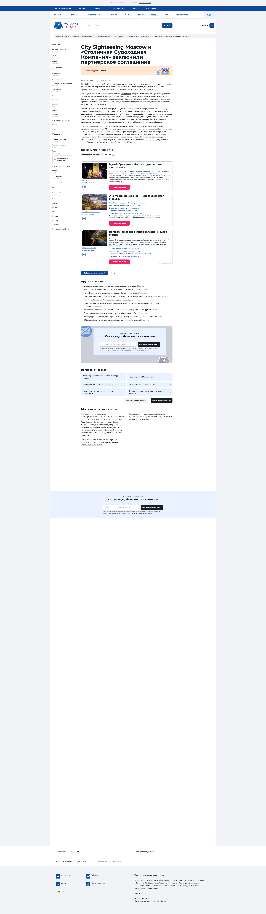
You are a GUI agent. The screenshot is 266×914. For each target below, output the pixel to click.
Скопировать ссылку (90, 155)
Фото (54, 129)
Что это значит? (145, 3)
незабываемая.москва (91, 212)
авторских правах (169, 880)
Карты (166, 15)
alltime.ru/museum (89, 180)
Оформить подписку (148, 344)
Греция (161, 414)
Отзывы (127, 15)
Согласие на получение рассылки (137, 350)
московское (126, 94)
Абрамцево (103, 425)
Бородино (85, 435)
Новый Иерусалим (103, 433)
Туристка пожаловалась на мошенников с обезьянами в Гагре (111, 313)
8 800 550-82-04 (88, 250)
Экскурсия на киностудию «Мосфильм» (124, 208)
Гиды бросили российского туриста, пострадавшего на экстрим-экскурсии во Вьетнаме (122, 296)
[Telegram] (110, 154)
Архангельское (113, 427)
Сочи (99, 445)
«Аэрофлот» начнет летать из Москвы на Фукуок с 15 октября (111, 293)
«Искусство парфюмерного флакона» (145, 175)
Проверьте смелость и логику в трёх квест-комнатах (130, 254)
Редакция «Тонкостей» (89, 80)
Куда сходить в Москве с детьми (143, 377)
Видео (54, 125)
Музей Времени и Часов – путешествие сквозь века (135, 166)
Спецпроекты (182, 15)
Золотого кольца (107, 419)
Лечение (55, 225)
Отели (82, 9)
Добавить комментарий (94, 273)
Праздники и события (61, 120)
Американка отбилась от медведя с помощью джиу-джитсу (110, 286)
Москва (56, 44)
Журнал (113, 15)
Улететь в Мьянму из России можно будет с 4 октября (107, 300)
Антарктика (134, 419)
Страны (74, 15)
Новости (141, 15)
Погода (154, 15)
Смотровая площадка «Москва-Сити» (123, 211)
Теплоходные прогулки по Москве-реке (124, 205)
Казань (108, 442)
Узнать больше (119, 187)
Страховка (151, 9)
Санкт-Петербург (88, 445)
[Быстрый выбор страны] (80, 15)
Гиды (54, 95)
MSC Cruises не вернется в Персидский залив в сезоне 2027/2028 (112, 289)
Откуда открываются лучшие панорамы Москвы (146, 392)
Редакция (74, 852)
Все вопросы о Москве (136, 400)
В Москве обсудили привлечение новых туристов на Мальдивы (112, 320)
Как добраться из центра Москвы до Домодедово (99, 392)
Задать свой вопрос (161, 400)
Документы (82, 862)
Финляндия (159, 417)
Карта (54, 110)
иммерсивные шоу (146, 242)
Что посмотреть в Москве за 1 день (98, 385)
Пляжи (55, 100)
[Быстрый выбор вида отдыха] (102, 15)
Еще (209, 15)
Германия (149, 417)
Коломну (117, 430)
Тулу (96, 422)
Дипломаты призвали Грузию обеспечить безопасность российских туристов (118, 309)
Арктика (145, 419)
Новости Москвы (104, 36)
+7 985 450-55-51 (88, 183)
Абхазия (140, 417)
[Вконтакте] (106, 154)
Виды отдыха (94, 15)
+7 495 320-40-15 (88, 214)
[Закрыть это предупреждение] (153, 3)
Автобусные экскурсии (118, 203)
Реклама (64, 862)
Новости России (88, 36)
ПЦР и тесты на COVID (61, 166)
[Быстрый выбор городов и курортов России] (63, 15)
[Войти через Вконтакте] (211, 25)
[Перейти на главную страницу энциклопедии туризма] (66, 25)
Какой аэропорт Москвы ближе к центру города (100, 377)
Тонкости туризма (63, 36)
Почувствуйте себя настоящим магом (124, 248)
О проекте (60, 852)
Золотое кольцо (97, 442)
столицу (107, 417)
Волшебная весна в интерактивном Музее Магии (138, 233)
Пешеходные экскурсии (137, 203)
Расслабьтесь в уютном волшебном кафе (126, 256)
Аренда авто (119, 9)
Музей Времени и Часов (118, 171)
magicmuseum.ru (89, 248)
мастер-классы (124, 244)
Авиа (99, 9)
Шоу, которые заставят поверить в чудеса (126, 251)
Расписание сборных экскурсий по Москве (126, 213)
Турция (132, 417)
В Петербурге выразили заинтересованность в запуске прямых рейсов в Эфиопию (120, 316)
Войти (205, 25)
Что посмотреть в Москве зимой (143, 385)
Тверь (115, 422)
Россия (57, 15)
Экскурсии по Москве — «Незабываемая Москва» (136, 197)
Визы (135, 9)
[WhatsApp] (113, 154)
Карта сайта (140, 893)
